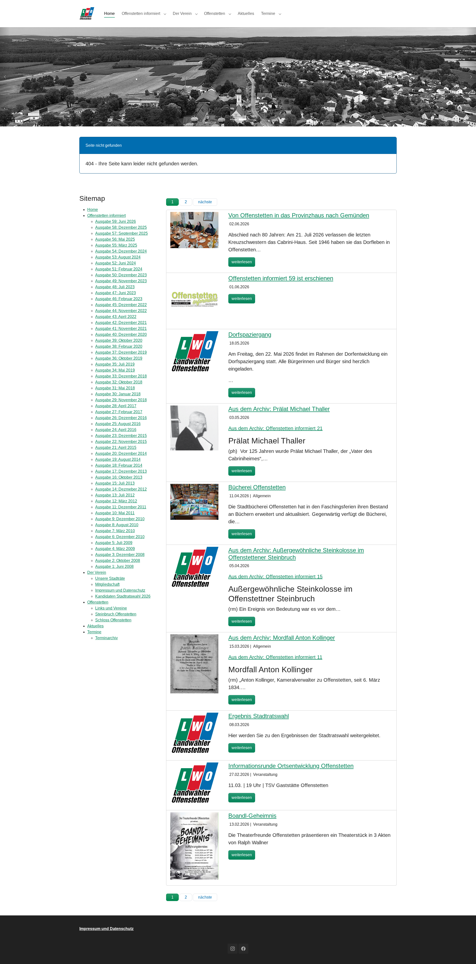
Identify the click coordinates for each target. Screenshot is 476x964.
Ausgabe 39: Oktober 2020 (118, 340)
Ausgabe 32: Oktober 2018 (118, 382)
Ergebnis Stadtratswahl (258, 716)
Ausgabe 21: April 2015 (115, 447)
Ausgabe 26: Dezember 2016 (121, 418)
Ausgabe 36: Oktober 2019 (118, 358)
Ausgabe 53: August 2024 (118, 257)
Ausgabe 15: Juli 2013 (115, 483)
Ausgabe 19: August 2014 (118, 459)
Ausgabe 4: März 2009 (115, 549)
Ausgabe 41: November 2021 (121, 328)
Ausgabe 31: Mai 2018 (115, 388)
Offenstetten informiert (106, 215)
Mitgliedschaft (107, 584)
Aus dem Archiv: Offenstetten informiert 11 (275, 657)
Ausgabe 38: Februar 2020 (118, 346)
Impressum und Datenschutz (120, 590)
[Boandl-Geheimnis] (194, 846)
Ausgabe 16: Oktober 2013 (118, 477)
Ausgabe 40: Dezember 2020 (121, 334)
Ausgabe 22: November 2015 (121, 441)
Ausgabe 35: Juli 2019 (115, 364)
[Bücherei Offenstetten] (194, 501)
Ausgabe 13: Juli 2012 (115, 495)
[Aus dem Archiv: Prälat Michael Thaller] (194, 428)
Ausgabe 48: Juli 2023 (115, 287)
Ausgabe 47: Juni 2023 (115, 293)
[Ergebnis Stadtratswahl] (194, 733)
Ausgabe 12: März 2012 (116, 501)
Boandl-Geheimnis (252, 815)
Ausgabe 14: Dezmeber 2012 (121, 489)
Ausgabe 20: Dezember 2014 (121, 453)
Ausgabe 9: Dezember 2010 (120, 519)
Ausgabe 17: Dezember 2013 (121, 471)
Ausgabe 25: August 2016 (118, 424)
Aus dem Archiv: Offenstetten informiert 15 (275, 576)
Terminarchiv (106, 638)
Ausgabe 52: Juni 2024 (115, 263)
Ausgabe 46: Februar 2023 (118, 299)
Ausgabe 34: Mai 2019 (115, 370)
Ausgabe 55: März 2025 (116, 245)
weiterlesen (242, 262)
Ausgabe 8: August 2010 (116, 525)
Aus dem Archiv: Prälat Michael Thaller (279, 409)
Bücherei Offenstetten (257, 487)
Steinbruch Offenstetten (115, 614)
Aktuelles (95, 626)
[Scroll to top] (465, 953)
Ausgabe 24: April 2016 (115, 430)
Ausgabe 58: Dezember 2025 (121, 227)
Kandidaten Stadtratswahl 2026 (122, 596)
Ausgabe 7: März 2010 (115, 531)
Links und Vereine (111, 608)
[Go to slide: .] (233, 119)
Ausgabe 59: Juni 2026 (115, 221)
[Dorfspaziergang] (194, 352)
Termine (94, 632)
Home (92, 209)
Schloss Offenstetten (113, 620)
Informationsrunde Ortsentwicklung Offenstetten (291, 765)
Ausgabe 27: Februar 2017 (118, 412)
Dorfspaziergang (249, 334)
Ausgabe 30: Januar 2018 (118, 394)
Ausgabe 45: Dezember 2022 (121, 305)
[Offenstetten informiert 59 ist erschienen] (194, 298)
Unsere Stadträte (110, 578)
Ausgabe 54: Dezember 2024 (121, 251)
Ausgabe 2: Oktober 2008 (117, 560)
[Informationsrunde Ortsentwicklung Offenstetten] (194, 783)
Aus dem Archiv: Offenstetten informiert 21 (275, 428)
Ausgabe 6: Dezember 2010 (120, 537)
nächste (205, 202)
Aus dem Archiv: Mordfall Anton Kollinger (281, 637)
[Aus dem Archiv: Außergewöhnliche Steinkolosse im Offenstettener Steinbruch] (194, 567)
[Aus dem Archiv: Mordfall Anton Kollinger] (194, 664)
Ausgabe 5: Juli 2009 (113, 543)
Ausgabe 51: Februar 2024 (118, 269)
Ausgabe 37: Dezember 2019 (121, 352)
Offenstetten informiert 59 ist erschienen (280, 278)
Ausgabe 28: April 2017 (115, 406)
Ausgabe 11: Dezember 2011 (120, 507)
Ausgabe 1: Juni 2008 (114, 566)
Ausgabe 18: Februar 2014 (118, 465)
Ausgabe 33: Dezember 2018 (121, 376)
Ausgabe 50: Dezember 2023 (121, 275)
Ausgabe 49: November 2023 (121, 281)
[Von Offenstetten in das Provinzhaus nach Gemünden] (194, 230)
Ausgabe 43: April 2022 (115, 317)
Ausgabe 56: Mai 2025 (115, 239)
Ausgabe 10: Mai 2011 (115, 513)
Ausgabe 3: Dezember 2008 (120, 555)
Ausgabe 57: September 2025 (121, 233)
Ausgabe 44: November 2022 (121, 311)
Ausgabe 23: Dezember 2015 (121, 436)
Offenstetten (97, 602)
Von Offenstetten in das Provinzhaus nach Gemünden (298, 215)
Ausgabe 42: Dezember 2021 (121, 323)
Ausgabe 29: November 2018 (121, 400)
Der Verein (96, 572)
